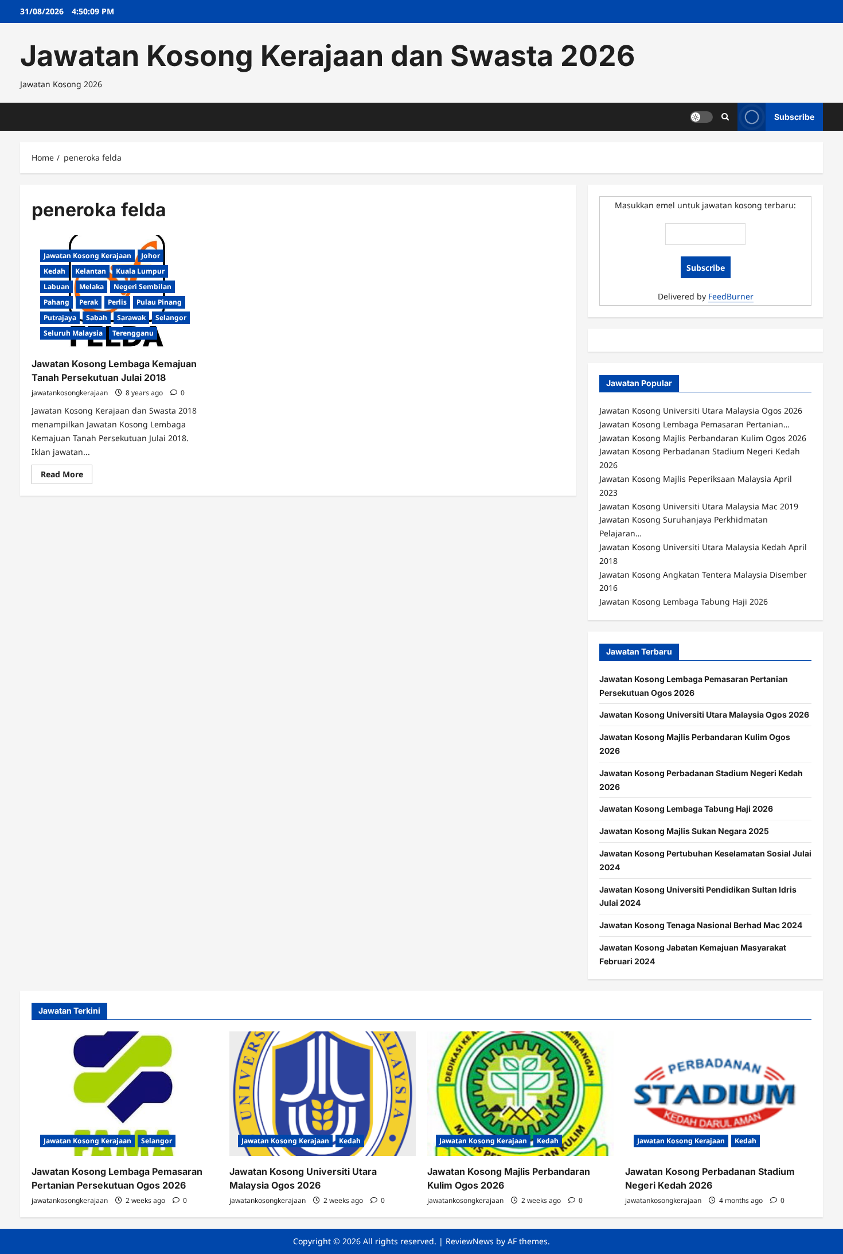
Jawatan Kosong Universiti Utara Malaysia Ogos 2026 (704, 714)
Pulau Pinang (159, 302)
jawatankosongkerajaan (70, 393)
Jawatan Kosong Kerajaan (87, 255)
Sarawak (131, 317)
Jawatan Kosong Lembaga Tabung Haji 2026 (686, 808)
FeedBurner (731, 296)
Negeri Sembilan (142, 286)
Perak (88, 302)
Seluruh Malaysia (73, 333)
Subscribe (794, 116)
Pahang (56, 302)
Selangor (170, 317)
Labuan (56, 286)
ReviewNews (470, 1241)
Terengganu (133, 333)
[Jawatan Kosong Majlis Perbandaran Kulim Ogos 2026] (520, 1093)
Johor (150, 255)
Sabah (96, 317)
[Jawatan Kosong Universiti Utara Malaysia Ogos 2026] (322, 1093)
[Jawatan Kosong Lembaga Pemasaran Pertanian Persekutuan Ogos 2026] (125, 1093)
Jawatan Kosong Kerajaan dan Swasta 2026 (327, 55)
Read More (66, 476)
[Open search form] (725, 117)
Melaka (91, 286)
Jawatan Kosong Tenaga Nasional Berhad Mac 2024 (700, 925)
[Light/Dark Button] (701, 116)
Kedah (54, 271)
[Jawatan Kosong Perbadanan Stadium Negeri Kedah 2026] (718, 1093)
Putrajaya (60, 317)
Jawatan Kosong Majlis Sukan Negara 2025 (684, 831)
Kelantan (90, 271)
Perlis (117, 302)
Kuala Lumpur (140, 271)
